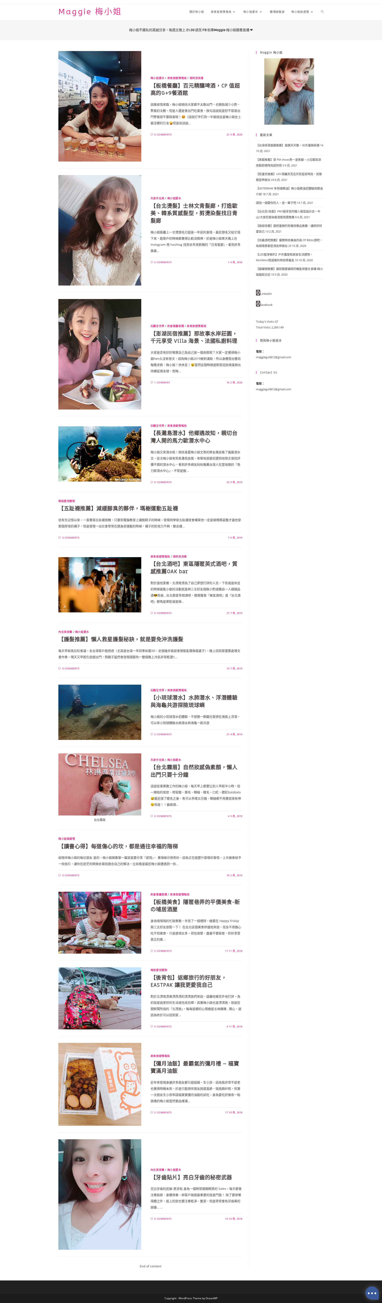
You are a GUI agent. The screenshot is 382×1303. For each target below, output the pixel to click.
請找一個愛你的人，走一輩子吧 (276, 203)
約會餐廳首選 (175, 326)
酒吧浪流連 (197, 78)
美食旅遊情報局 (177, 78)
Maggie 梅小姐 (90, 11)
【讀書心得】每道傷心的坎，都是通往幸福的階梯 (118, 846)
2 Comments (163, 734)
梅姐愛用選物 (66, 501)
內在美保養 (65, 632)
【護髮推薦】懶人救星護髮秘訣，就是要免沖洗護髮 (120, 639)
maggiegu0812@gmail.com (273, 357)
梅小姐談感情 (66, 839)
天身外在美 (157, 198)
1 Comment (162, 382)
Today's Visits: (265, 322)
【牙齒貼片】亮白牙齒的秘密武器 (191, 1177)
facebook (266, 305)
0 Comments (163, 134)
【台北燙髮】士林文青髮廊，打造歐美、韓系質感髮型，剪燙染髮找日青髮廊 (194, 213)
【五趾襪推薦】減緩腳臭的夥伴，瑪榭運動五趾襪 (118, 508)
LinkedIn (266, 294)
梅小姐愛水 (157, 78)
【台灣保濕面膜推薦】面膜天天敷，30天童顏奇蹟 (287, 145)
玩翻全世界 (157, 326)
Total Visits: (263, 327)
